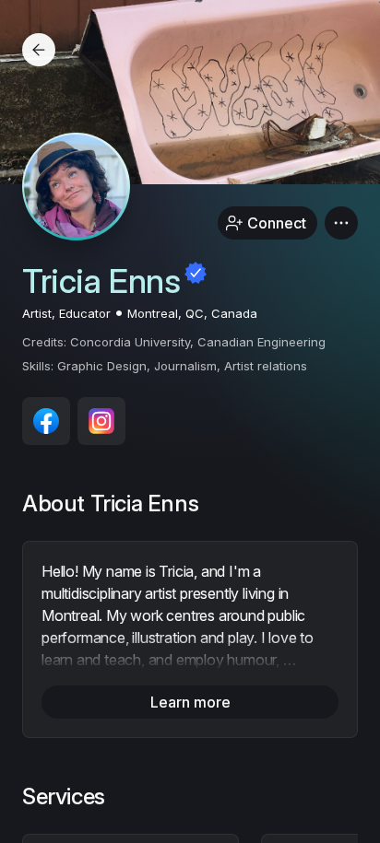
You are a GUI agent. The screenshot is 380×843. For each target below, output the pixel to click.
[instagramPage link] (101, 421)
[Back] (38, 49)
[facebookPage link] (46, 421)
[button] (341, 223)
